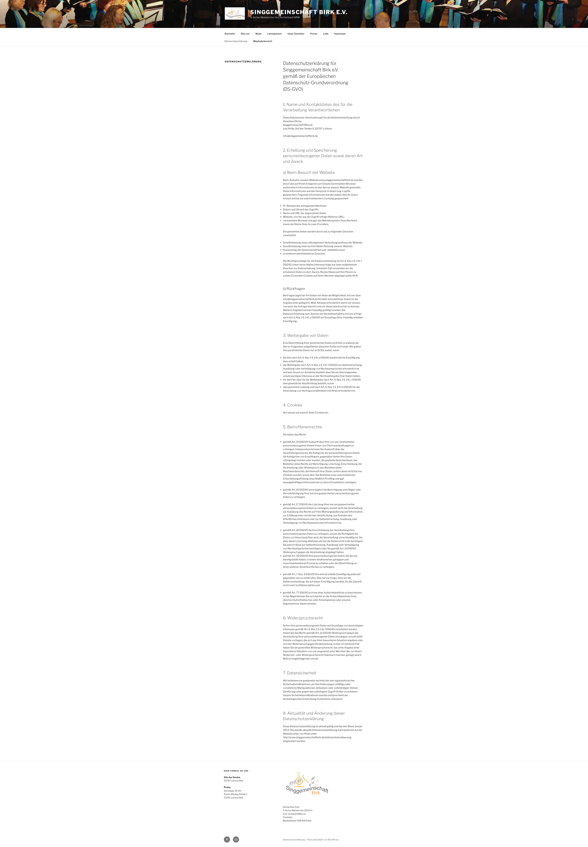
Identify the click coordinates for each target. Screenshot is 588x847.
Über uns (245, 33)
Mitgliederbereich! (262, 41)
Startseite (229, 33)
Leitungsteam (274, 33)
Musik (258, 33)
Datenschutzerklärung (235, 41)
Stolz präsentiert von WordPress (323, 839)
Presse (313, 33)
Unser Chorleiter (296, 33)
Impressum (340, 33)
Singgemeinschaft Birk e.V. (299, 12)
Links (325, 33)
